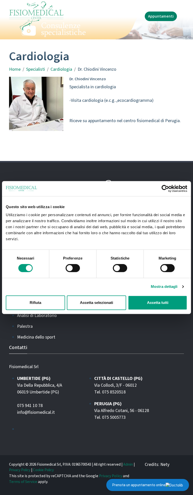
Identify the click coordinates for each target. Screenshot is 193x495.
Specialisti (35, 69)
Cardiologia (61, 69)
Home (15, 69)
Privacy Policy (19, 470)
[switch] (73, 268)
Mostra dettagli (164, 286)
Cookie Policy (43, 470)
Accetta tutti (157, 302)
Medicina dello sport (36, 337)
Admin (128, 464)
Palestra (25, 326)
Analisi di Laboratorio (37, 315)
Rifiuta (35, 302)
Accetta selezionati (96, 302)
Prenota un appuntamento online (139, 485)
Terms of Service (23, 481)
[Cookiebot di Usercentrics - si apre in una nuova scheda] (165, 188)
